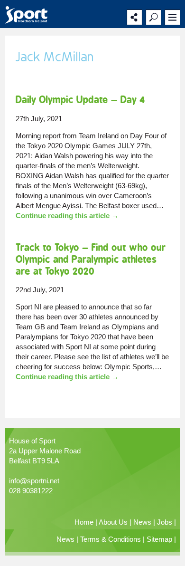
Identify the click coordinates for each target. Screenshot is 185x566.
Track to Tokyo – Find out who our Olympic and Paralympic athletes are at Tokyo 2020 (91, 259)
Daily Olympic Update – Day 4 (80, 100)
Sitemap (159, 539)
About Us (113, 522)
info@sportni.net (34, 481)
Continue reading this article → (67, 215)
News (142, 522)
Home (83, 522)
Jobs (164, 522)
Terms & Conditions (110, 539)
